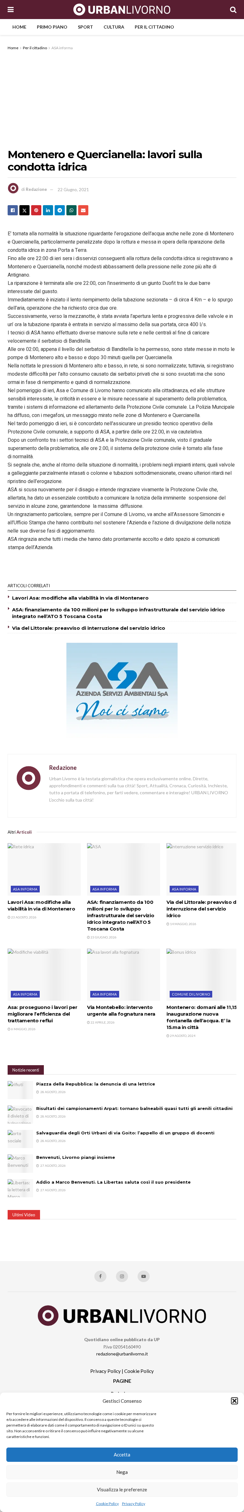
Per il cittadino (154, 27)
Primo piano (52, 27)
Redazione (36, 189)
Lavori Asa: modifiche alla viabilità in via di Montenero (80, 598)
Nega (122, 1472)
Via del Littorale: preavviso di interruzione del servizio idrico (88, 628)
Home (19, 27)
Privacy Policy (133, 1503)
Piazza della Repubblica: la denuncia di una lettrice (95, 1083)
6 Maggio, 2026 (23, 1029)
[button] (234, 1401)
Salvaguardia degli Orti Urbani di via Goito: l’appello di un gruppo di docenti (125, 1132)
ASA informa (62, 47)
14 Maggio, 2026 (182, 924)
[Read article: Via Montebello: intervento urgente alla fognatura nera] (123, 975)
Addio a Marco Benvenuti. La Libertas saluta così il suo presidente (113, 1182)
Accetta (122, 1454)
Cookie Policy (107, 1503)
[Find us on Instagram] (122, 1276)
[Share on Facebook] (13, 210)
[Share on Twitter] (24, 210)
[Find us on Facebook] (100, 1276)
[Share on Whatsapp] (71, 210)
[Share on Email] (83, 210)
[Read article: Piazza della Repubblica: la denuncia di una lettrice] (20, 1090)
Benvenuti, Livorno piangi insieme (75, 1157)
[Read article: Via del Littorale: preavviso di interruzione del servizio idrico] (203, 869)
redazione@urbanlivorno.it (122, 1353)
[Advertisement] (122, 99)
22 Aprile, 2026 (102, 1022)
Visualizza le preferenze (122, 1489)
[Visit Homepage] (121, 9)
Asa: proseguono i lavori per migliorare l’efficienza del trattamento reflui (43, 1014)
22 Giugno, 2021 (73, 189)
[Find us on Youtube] (144, 1276)
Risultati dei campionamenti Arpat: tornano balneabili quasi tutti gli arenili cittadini (134, 1108)
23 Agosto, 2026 (23, 917)
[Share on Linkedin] (48, 210)
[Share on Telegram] (60, 210)
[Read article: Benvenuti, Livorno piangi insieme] (20, 1163)
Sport (85, 27)
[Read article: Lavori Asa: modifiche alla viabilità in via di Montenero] (44, 869)
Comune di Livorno (191, 994)
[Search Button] (233, 9)
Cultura (114, 27)
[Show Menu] (11, 9)
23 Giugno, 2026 (103, 937)
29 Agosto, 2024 (182, 1036)
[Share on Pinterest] (36, 210)
